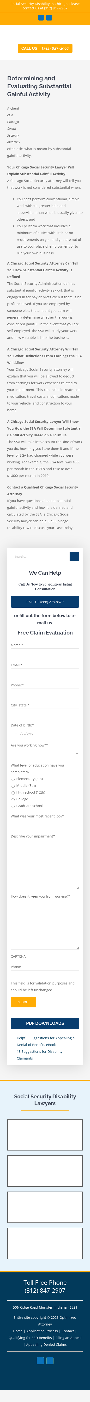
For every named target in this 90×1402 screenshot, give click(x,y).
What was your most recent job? (37, 816)
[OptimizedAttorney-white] (45, 1369)
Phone (16, 966)
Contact (68, 1331)
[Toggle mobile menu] (81, 34)
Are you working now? (29, 745)
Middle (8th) (26, 785)
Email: (17, 665)
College (22, 799)
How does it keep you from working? (41, 896)
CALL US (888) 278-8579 (45, 602)
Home (18, 1331)
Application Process (42, 1331)
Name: (17, 645)
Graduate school (29, 805)
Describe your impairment (33, 836)
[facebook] (40, 1360)
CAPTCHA (18, 956)
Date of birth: (22, 725)
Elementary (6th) (29, 778)
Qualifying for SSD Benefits (30, 1337)
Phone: (17, 685)
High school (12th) (30, 792)
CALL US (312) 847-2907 (45, 48)
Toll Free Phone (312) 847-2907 (45, 1286)
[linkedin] (50, 1360)
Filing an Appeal (69, 1337)
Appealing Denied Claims (46, 1344)
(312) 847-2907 (55, 8)
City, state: (20, 705)
